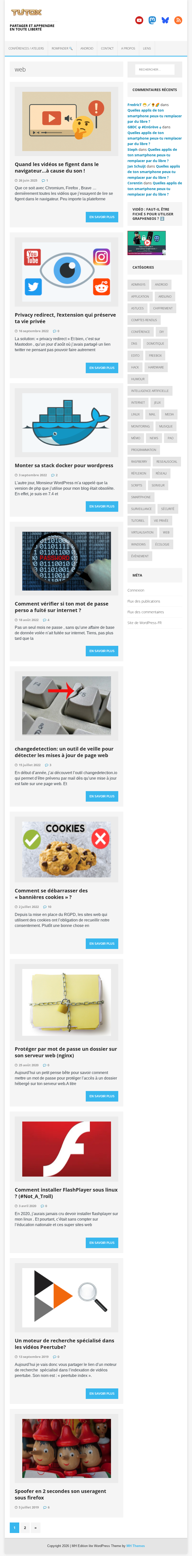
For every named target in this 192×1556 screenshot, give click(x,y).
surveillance (141, 509)
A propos (128, 48)
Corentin (135, 183)
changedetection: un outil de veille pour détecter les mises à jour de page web (64, 752)
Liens (147, 48)
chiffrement (162, 308)
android (161, 284)
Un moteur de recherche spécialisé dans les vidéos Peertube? (64, 1343)
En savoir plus (102, 217)
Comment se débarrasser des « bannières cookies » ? (51, 893)
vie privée (161, 520)
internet (138, 402)
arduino (165, 296)
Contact (107, 48)
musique (166, 426)
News (154, 438)
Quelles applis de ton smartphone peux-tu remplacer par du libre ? (155, 116)
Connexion (136, 590)
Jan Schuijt (137, 166)
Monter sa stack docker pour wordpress (64, 465)
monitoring (140, 426)
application (140, 296)
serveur (158, 485)
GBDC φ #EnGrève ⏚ (144, 127)
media (169, 414)
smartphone (141, 497)
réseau (161, 473)
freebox (155, 355)
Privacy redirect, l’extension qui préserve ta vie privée (65, 318)
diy (162, 332)
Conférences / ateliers (26, 48)
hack (135, 367)
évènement (139, 556)
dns (134, 343)
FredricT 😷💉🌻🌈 (144, 104)
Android (86, 48)
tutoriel (137, 520)
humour (137, 379)
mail (152, 414)
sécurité (167, 509)
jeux (157, 402)
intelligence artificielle (150, 391)
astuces (137, 308)
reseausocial (166, 461)
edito (135, 355)
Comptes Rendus (144, 320)
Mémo (135, 438)
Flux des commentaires (146, 612)
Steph (133, 149)
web (166, 532)
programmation (143, 450)
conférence (140, 332)
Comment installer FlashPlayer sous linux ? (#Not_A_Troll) (66, 1193)
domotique (155, 343)
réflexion (138, 473)
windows (138, 544)
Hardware (156, 367)
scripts (136, 485)
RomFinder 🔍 (62, 48)
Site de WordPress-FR (145, 622)
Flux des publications (144, 601)
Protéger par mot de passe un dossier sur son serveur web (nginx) (66, 1052)
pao (171, 438)
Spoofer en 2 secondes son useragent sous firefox (60, 1494)
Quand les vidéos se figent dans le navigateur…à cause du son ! (57, 167)
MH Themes (135, 1546)
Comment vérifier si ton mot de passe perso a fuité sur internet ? (61, 607)
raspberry (139, 461)
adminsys (138, 284)
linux (135, 414)
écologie (162, 544)
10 (49, 906)
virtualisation (142, 532)
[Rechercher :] (155, 69)
